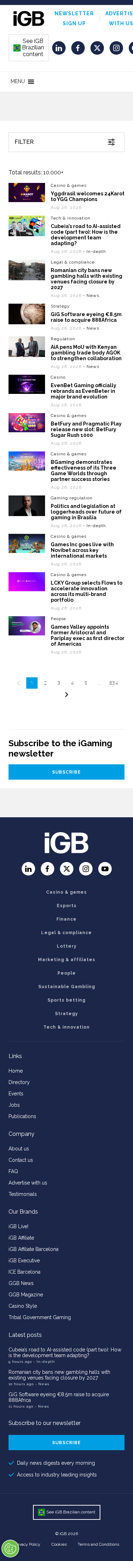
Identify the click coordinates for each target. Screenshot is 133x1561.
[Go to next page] (66, 694)
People (58, 618)
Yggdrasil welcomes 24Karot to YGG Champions (87, 196)
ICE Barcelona (24, 1272)
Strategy (60, 306)
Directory (19, 1082)
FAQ (13, 1171)
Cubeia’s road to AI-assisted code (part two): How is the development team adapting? (86, 234)
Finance (66, 919)
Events (16, 1093)
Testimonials (23, 1194)
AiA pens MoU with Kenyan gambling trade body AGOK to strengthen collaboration (86, 352)
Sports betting (66, 1000)
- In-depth (44, 1362)
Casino (58, 377)
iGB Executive (24, 1260)
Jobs (14, 1105)
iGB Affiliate (21, 1238)
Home (16, 1071)
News (93, 295)
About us (19, 1148)
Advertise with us (28, 1183)
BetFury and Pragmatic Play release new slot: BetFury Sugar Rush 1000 (86, 429)
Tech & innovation (70, 218)
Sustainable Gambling (66, 986)
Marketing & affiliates (66, 959)
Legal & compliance (73, 262)
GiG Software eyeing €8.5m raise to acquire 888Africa (86, 317)
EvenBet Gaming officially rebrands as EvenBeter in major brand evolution (83, 391)
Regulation (63, 338)
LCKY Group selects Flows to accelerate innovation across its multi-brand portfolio (86, 591)
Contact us (21, 1160)
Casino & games (69, 185)
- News (42, 1384)
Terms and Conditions (98, 1544)
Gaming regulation (72, 497)
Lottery (67, 946)
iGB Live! (18, 1226)
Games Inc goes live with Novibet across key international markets (82, 550)
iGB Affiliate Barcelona (34, 1249)
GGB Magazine (26, 1294)
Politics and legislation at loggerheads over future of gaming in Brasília (86, 511)
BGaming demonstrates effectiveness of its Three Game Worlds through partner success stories (83, 470)
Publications (22, 1116)
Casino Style (23, 1306)
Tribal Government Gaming (40, 1317)
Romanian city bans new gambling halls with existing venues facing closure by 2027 (86, 278)
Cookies (59, 1544)
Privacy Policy (27, 1544)
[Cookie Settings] (10, 1548)
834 (113, 683)
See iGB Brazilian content (29, 48)
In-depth (96, 251)
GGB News (21, 1283)
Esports (67, 905)
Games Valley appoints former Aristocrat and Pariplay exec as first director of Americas (87, 635)
